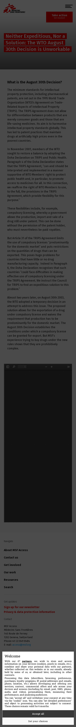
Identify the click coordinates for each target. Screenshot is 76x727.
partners (27, 661)
